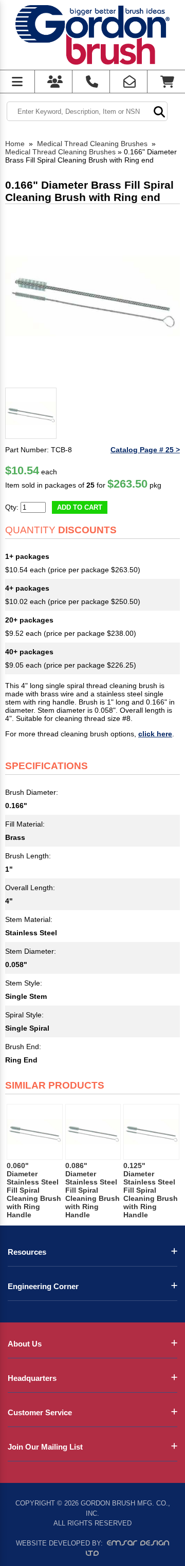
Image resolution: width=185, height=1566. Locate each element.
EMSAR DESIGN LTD (128, 1548)
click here (155, 734)
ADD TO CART (79, 507)
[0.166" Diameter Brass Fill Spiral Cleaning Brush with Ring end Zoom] (92, 296)
